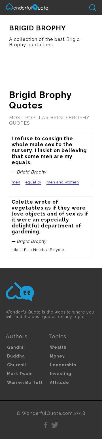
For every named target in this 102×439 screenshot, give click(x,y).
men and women (62, 182)
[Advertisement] (51, 66)
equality (33, 182)
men (16, 182)
